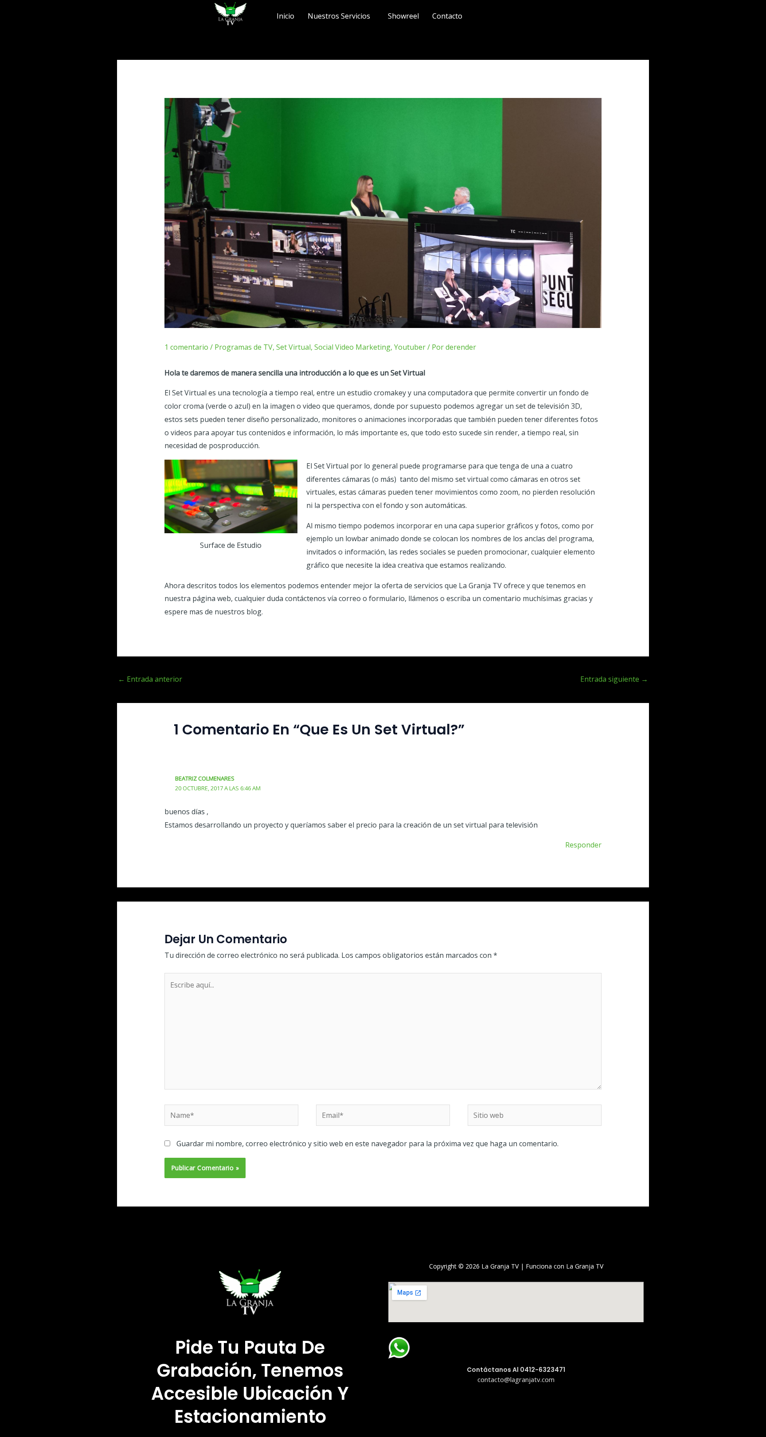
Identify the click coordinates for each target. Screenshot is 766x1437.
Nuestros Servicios (339, 16)
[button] (341, 16)
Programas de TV (244, 347)
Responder (583, 845)
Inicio (285, 16)
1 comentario (186, 347)
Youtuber (410, 347)
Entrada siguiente (614, 679)
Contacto (447, 16)
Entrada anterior (150, 679)
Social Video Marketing (352, 347)
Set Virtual (293, 347)
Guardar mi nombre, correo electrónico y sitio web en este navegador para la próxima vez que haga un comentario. (367, 1143)
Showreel (403, 16)
